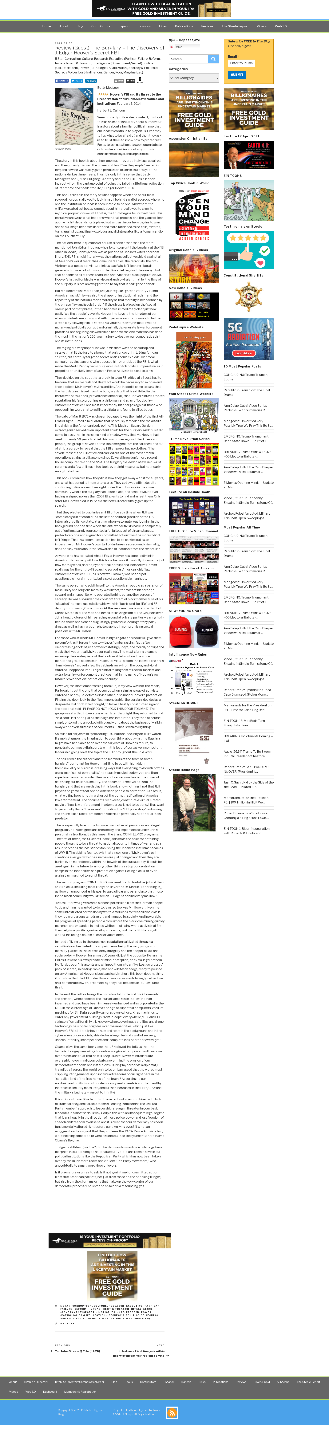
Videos (262, 26)
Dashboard (50, 1391)
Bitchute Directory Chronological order (79, 1382)
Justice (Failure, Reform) (118, 1312)
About (63, 26)
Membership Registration (80, 1391)
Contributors (100, 26)
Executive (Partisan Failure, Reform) (135, 59)
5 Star (59, 59)
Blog (80, 26)
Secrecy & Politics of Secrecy (134, 1315)
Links (163, 26)
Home (46, 26)
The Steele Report (235, 26)
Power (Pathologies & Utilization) (103, 68)
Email (233, 56)
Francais (144, 26)
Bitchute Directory (36, 1382)
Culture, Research (95, 59)
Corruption (73, 59)
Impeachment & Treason (73, 63)
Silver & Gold (262, 1382)
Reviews (207, 26)
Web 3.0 (281, 26)
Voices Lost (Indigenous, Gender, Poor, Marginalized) (105, 72)
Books (129, 1382)
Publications (184, 26)
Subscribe (283, 1382)
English (177, 46)
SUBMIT (237, 75)
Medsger (67, 1323)
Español (124, 26)
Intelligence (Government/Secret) (117, 63)
